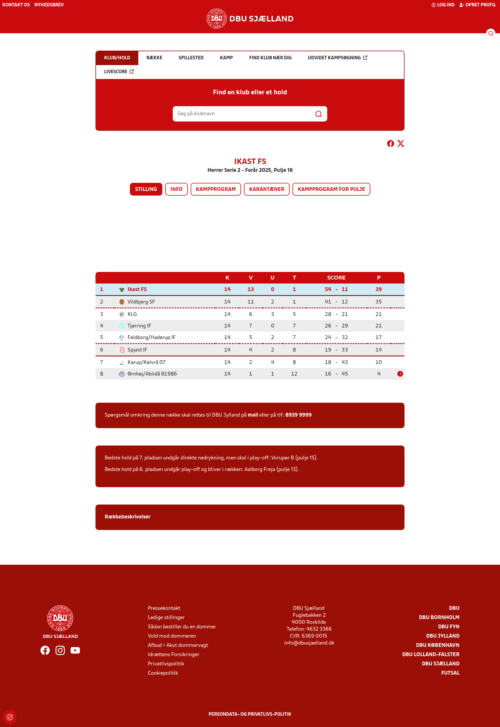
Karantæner (266, 189)
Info (176, 189)
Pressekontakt (164, 608)
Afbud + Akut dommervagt (178, 645)
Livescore (115, 72)
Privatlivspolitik (166, 664)
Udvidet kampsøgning (334, 58)
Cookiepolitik (163, 673)
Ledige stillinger (166, 617)
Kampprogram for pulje (331, 189)
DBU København (437, 645)
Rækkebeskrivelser (128, 517)
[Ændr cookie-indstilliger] (10, 717)
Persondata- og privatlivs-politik (250, 715)
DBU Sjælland (440, 664)
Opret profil (481, 5)
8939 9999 (298, 415)
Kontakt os (16, 5)
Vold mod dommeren (172, 636)
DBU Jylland (442, 636)
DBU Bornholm (439, 617)
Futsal (450, 673)
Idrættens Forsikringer (173, 654)
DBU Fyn (448, 627)
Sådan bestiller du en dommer (182, 627)
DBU (454, 608)
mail (253, 415)
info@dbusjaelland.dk (309, 643)
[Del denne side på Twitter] (401, 144)
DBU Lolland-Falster (430, 654)
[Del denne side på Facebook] (390, 144)
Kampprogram (216, 189)
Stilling (146, 189)
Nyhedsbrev (49, 5)
